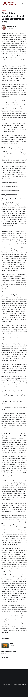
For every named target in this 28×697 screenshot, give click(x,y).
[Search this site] (23, 3)
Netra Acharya (11, 26)
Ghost (24, 684)
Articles (3, 10)
